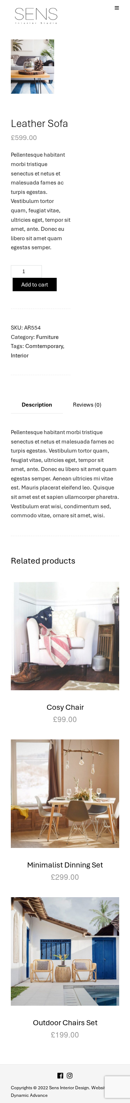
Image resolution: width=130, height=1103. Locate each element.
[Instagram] (70, 1076)
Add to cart (34, 284)
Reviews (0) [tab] (87, 404)
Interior (20, 355)
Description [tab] (37, 404)
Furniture (47, 337)
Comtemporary (44, 346)
